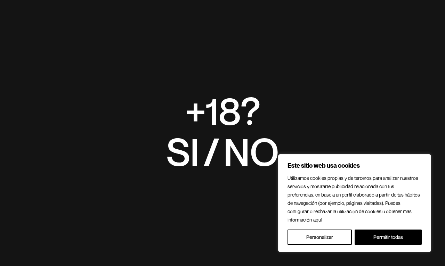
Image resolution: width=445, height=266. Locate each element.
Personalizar (319, 237)
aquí (317, 220)
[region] (354, 203)
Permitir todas (388, 237)
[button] (183, 152)
